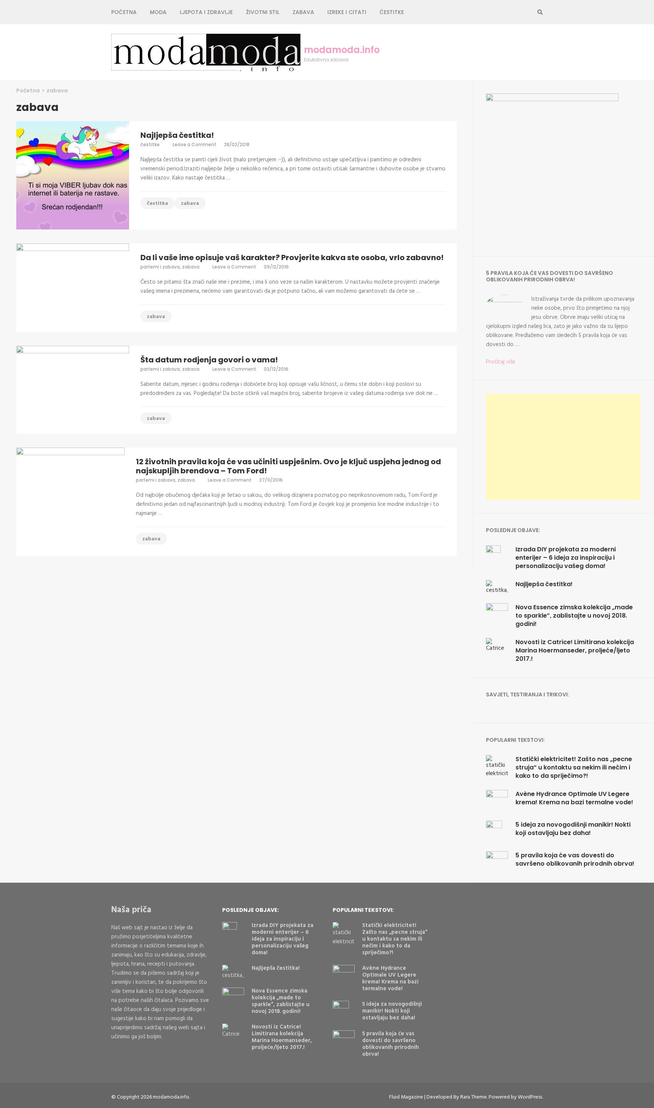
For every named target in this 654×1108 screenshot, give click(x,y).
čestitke (150, 144)
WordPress (530, 1097)
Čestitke (392, 12)
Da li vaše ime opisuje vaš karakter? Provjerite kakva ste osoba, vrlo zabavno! (292, 257)
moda (158, 12)
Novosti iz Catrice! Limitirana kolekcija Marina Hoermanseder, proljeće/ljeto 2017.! (574, 650)
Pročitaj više (500, 362)
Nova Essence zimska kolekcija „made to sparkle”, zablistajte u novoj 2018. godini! (574, 615)
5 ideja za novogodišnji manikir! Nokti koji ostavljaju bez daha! (573, 828)
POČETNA (124, 12)
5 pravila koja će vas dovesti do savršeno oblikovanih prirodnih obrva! (574, 859)
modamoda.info (342, 50)
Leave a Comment (194, 144)
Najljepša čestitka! (177, 135)
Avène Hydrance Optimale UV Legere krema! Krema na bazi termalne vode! (574, 798)
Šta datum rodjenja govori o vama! (209, 359)
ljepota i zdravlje (206, 12)
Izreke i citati (346, 12)
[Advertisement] (563, 447)
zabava (303, 12)
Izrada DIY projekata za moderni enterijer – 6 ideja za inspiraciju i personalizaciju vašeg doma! (565, 557)
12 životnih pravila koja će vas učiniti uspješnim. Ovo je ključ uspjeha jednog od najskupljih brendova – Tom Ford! (288, 466)
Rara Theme (473, 1097)
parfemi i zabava (160, 267)
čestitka (157, 203)
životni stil (262, 12)
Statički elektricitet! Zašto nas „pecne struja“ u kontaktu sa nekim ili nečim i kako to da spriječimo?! (573, 767)
